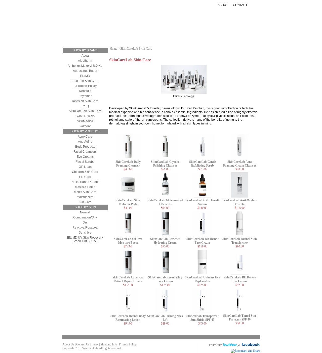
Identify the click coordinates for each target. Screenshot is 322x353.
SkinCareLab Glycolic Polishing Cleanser (165, 163)
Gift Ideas (191, 34)
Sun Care (169, 34)
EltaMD (85, 76)
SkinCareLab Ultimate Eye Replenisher (202, 279)
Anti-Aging (145, 34)
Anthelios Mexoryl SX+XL (85, 66)
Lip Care (85, 177)
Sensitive (85, 232)
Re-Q (85, 106)
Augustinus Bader (85, 71)
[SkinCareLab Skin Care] (184, 92)
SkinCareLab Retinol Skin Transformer (239, 240)
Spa (170, 38)
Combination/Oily (85, 217)
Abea (85, 55)
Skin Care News (220, 34)
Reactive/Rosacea (85, 227)
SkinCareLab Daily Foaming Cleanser (128, 163)
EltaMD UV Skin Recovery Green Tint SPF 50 (85, 239)
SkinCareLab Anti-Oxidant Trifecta (239, 202)
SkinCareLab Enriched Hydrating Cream (165, 240)
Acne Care (85, 136)
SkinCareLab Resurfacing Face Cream (165, 279)
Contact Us (83, 344)
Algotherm (85, 60)
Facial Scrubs (85, 162)
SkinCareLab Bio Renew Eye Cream (240, 279)
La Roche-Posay (85, 86)
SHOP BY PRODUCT (85, 131)
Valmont (85, 126)
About (223, 5)
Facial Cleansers (85, 151)
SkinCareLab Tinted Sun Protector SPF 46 (239, 317)
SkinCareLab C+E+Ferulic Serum (202, 202)
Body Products (85, 146)
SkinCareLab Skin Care (85, 111)
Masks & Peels (85, 187)
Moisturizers (117, 34)
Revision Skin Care (85, 101)
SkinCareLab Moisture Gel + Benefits (165, 202)
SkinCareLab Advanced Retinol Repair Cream (128, 279)
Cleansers (89, 34)
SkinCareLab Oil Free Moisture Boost (128, 240)
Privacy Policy (127, 344)
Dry (85, 222)
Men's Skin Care (85, 192)
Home (113, 48)
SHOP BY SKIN (85, 207)
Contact (240, 5)
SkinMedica (85, 121)
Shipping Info (108, 344)
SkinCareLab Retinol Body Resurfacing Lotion (128, 318)
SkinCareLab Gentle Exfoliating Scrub (202, 163)
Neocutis (85, 91)
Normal (85, 212)
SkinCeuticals (85, 116)
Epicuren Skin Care (85, 81)
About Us (68, 344)
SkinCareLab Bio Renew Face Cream (202, 240)
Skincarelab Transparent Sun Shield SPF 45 (202, 318)
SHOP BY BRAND (85, 50)
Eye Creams (85, 156)
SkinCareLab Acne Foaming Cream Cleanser (239, 163)
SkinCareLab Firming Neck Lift (165, 318)
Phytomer (85, 96)
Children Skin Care (85, 172)
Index (95, 344)
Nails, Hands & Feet (85, 182)
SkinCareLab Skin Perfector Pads (128, 202)
